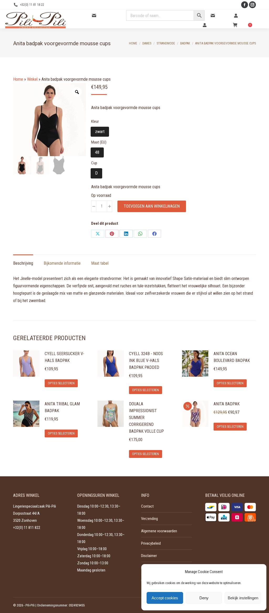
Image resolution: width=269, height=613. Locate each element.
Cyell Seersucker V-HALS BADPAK (64, 357)
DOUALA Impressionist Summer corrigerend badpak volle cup (146, 417)
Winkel (32, 79)
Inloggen (245, 15)
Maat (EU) (98, 142)
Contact (223, 15)
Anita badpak (227, 403)
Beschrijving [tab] (23, 263)
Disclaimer (149, 555)
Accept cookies (165, 598)
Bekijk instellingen (243, 598)
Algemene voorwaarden (159, 531)
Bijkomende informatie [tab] (62, 263)
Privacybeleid (151, 543)
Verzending (149, 518)
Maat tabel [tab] (99, 263)
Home (18, 79)
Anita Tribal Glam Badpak (62, 407)
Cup (94, 163)
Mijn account (218, 25)
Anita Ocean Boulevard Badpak (232, 357)
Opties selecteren (61, 383)
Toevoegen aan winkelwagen (152, 206)
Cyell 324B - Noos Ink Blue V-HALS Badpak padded (146, 360)
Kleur (95, 121)
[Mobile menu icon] (260, 19)
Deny (204, 598)
